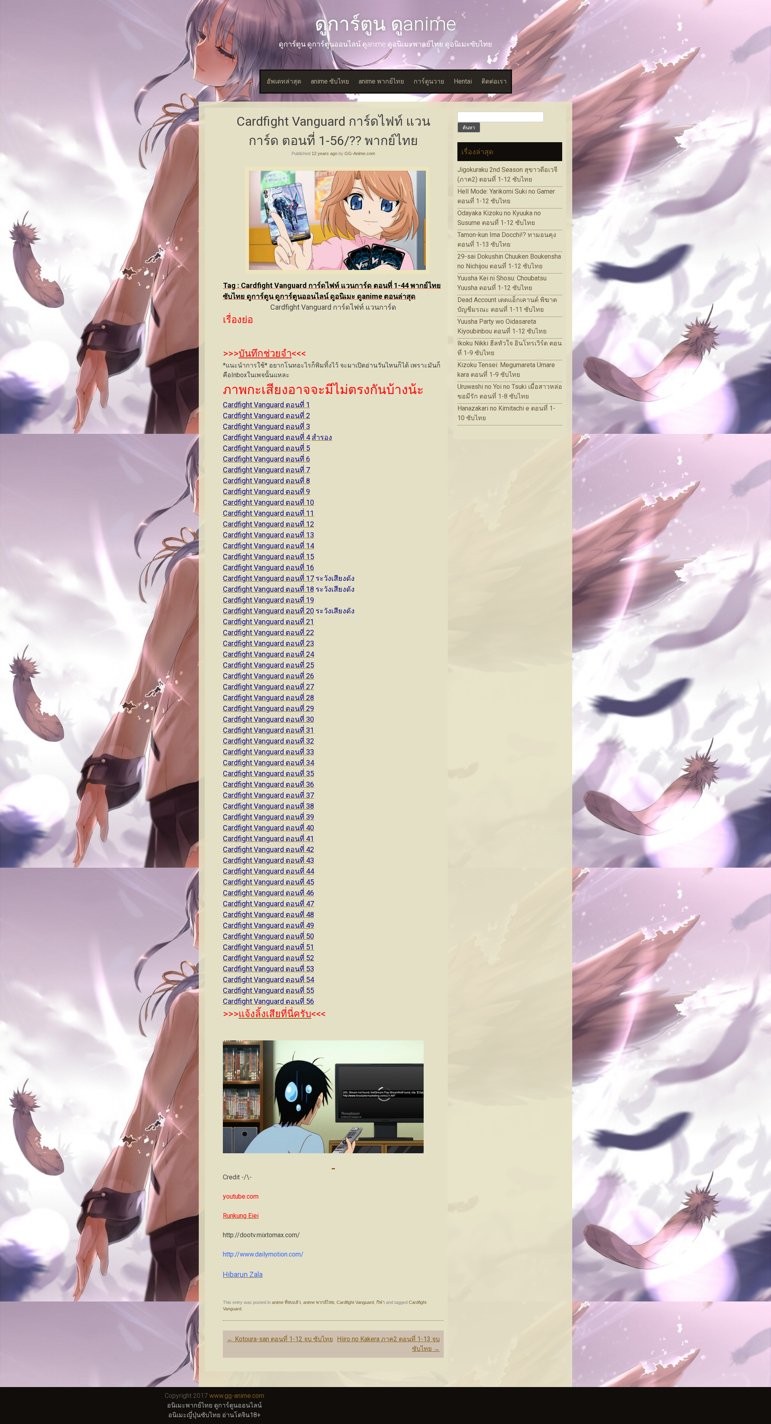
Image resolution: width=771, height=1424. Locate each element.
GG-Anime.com (360, 153)
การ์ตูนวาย (429, 81)
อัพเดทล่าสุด (284, 81)
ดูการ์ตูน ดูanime (385, 23)
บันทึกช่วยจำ (265, 353)
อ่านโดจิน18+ (241, 1415)
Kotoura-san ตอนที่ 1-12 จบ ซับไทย (280, 1339)
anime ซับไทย (330, 81)
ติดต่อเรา (494, 81)
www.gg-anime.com (236, 1395)
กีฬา (380, 1302)
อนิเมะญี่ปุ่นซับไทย (194, 1415)
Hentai (463, 81)
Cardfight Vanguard (355, 1302)
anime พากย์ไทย (381, 81)
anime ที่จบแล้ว (286, 1302)
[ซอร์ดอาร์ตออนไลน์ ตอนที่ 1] (333, 1163)
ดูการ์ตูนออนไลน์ (238, 1405)
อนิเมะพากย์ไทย (189, 1405)
